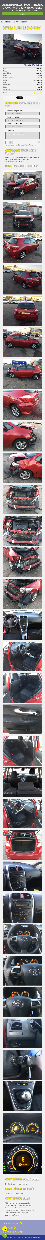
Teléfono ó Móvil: (13, 117)
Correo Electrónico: (14, 124)
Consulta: (10, 130)
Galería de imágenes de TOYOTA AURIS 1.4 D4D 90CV (22, 49)
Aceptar (22, 14)
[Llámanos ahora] (4, 1228)
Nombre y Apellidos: (14, 111)
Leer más (35, 10)
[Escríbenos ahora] (4, 1235)
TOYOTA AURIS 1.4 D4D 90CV (20, 22)
